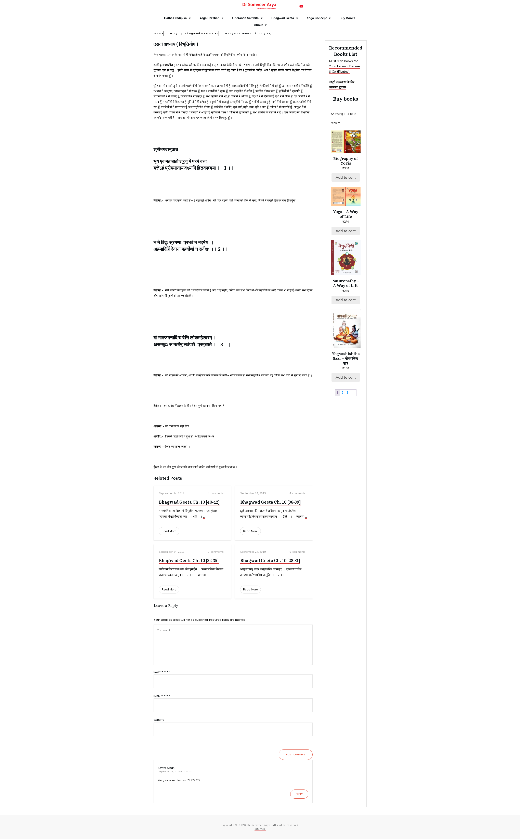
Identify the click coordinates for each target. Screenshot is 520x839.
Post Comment (295, 754)
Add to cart (346, 177)
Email (162, 696)
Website (159, 719)
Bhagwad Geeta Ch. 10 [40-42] (189, 502)
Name (162, 672)
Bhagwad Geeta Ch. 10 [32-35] (189, 560)
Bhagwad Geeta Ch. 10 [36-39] (270, 502)
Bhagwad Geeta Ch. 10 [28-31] (270, 560)
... (204, 516)
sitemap (260, 828)
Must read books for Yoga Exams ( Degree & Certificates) (344, 66)
